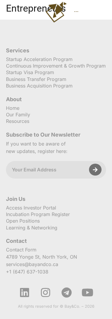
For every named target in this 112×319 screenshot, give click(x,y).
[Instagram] (45, 292)
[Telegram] (66, 292)
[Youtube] (87, 292)
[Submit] (95, 170)
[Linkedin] (24, 292)
